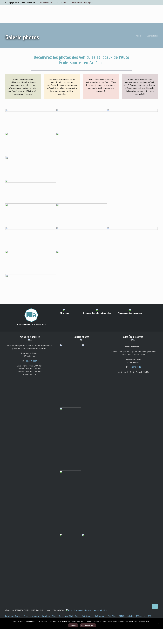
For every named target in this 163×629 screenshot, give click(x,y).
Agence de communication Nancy (80, 610)
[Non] (160, 623)
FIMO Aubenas (100, 616)
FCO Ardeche (140, 616)
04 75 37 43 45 (61, 3)
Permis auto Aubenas (13, 616)
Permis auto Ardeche (32, 616)
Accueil (138, 36)
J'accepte (73, 625)
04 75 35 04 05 (46, 3)
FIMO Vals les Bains (126, 616)
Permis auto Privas (49, 616)
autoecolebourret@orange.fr (82, 3)
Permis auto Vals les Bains (69, 616)
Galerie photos (152, 36)
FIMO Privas (112, 616)
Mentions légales (100, 610)
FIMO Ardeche (87, 616)
